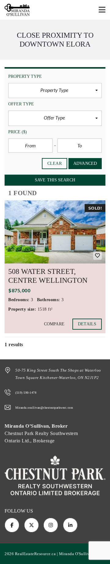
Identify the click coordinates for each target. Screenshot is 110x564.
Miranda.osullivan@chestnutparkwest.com (44, 407)
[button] (55, 90)
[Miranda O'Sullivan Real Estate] (15, 10)
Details (87, 324)
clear (54, 163)
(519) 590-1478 (25, 392)
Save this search (55, 180)
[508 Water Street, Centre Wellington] (55, 231)
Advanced (85, 163)
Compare (54, 324)
